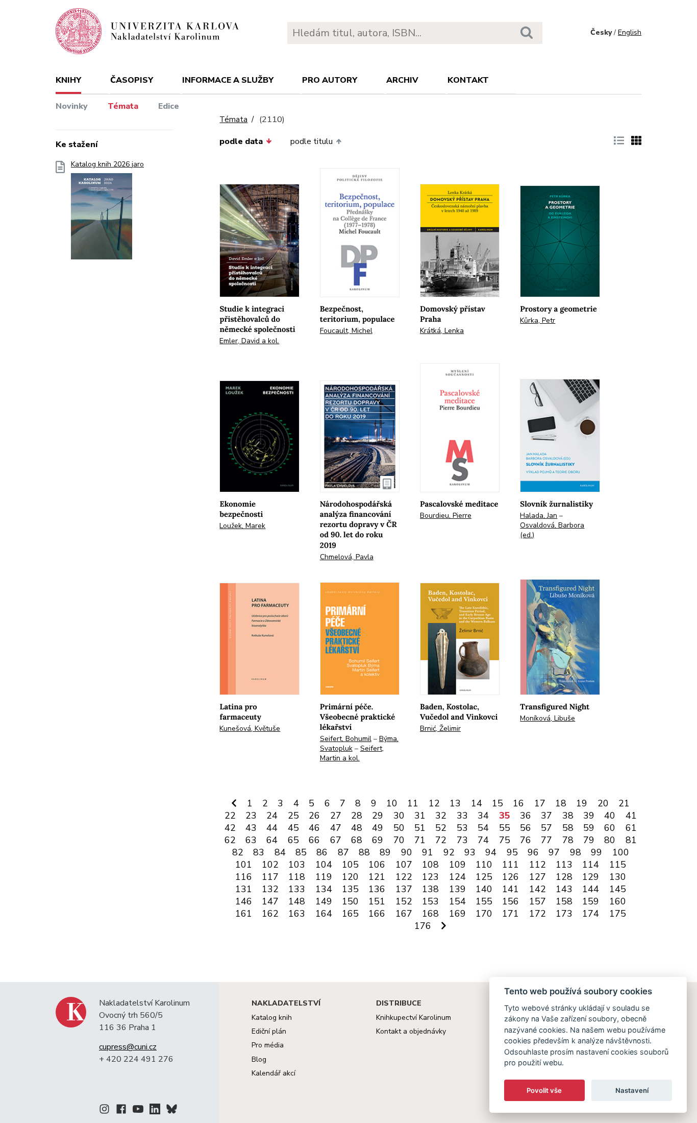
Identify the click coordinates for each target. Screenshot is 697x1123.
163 (296, 913)
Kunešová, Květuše (249, 728)
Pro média (268, 1045)
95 (512, 852)
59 (588, 828)
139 (457, 889)
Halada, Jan (538, 515)
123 (430, 877)
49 (377, 828)
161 (243, 913)
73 (462, 840)
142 (537, 889)
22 (230, 815)
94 (490, 852)
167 (403, 913)
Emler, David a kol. (249, 341)
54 (483, 828)
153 (430, 901)
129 (590, 877)
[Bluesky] (171, 1111)
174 (590, 913)
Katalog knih (272, 1017)
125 (484, 877)
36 (525, 815)
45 (293, 828)
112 (537, 864)
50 (399, 828)
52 (440, 828)
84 (280, 852)
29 (377, 815)
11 (412, 803)
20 (603, 803)
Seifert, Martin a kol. (352, 753)
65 (293, 840)
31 (420, 815)
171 (510, 913)
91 (427, 852)
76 (525, 840)
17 (539, 803)
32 (440, 815)
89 (385, 852)
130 (617, 877)
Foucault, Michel (346, 331)
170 (484, 913)
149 (323, 901)
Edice (168, 106)
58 (568, 828)
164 (323, 913)
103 (296, 864)
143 (564, 889)
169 (457, 913)
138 (430, 889)
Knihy (68, 80)
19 (581, 803)
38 (568, 815)
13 (455, 803)
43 (251, 828)
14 (476, 803)
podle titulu (311, 141)
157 (537, 901)
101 (243, 864)
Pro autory (329, 80)
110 (484, 864)
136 (376, 889)
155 (484, 901)
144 (590, 889)
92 (449, 852)
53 (462, 828)
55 (504, 828)
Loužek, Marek (242, 526)
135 (350, 889)
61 (631, 828)
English (629, 32)
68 (356, 840)
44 (272, 828)
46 (314, 828)
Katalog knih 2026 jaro (107, 164)
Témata (123, 106)
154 (457, 901)
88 (364, 852)
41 (631, 815)
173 (564, 913)
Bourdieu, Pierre (445, 515)
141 (510, 889)
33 (462, 815)
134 (323, 889)
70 (399, 840)
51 (420, 828)
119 (323, 877)
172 (537, 913)
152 (403, 901)
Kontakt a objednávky (411, 1031)
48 (356, 828)
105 (350, 864)
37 (546, 815)
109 (457, 864)
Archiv (402, 80)
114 (590, 864)
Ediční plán (269, 1031)
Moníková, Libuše (547, 718)
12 (434, 803)
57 (546, 828)
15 (497, 803)
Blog (259, 1059)
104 (323, 864)
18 (560, 803)
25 (293, 815)
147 (270, 901)
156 (510, 901)
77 (546, 840)
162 (270, 913)
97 (554, 852)
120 (350, 877)
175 (617, 913)
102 (270, 864)
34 (483, 815)
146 (243, 901)
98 (575, 852)
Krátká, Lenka (442, 331)
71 (420, 840)
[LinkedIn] (155, 1111)
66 (314, 840)
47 (335, 828)
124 (457, 877)
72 (440, 840)
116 (243, 877)
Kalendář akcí (273, 1073)
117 (270, 877)
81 (631, 840)
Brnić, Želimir (440, 728)
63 (251, 840)
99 (596, 852)
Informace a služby (227, 80)
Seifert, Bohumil (345, 739)
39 (588, 815)
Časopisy (131, 80)
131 (243, 889)
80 (609, 840)
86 (322, 852)
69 (377, 840)
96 (533, 852)
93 (470, 852)
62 (230, 840)
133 (296, 889)
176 (422, 926)
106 (376, 864)
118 (296, 877)
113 (564, 864)
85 (301, 852)
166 (376, 913)
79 (588, 840)
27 (335, 815)
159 (590, 901)
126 (510, 877)
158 (564, 901)
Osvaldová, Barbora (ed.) (552, 530)
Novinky (72, 106)
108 (430, 864)
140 (484, 889)
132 (270, 889)
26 (314, 815)
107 (403, 864)
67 (335, 840)
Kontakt (468, 80)
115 (617, 864)
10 (391, 803)
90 (406, 852)
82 (237, 852)
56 (525, 828)
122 (403, 877)
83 (258, 852)
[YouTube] (138, 1111)
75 (504, 840)
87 (343, 852)
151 (376, 901)
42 (230, 828)
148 (296, 901)
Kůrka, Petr (537, 320)
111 (510, 864)
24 (272, 815)
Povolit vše (544, 1090)
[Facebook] (121, 1111)
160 (617, 901)
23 (251, 815)
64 (272, 840)
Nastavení (632, 1090)
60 (609, 828)
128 (564, 877)
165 (350, 913)
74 (483, 840)
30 (399, 815)
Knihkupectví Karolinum (413, 1017)
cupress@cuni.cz (128, 1047)
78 (568, 840)
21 (624, 803)
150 (350, 901)
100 (620, 852)
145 (617, 889)
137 (403, 889)
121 (376, 877)
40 (609, 815)
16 (518, 803)
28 (356, 815)
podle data (241, 141)
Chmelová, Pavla (347, 557)
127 (537, 877)
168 (430, 913)
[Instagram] (104, 1111)
